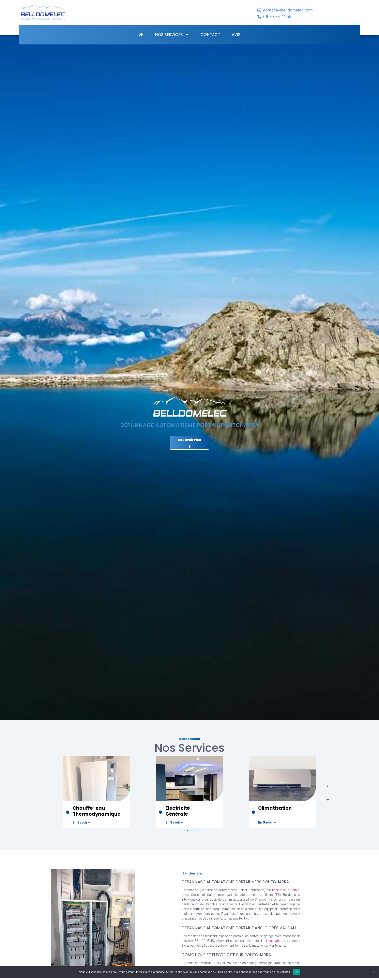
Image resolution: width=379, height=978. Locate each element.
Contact (210, 34)
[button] (328, 786)
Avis (236, 34)
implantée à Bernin (285, 890)
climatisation (273, 941)
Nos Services (169, 34)
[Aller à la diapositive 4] (191, 830)
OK (296, 971)
